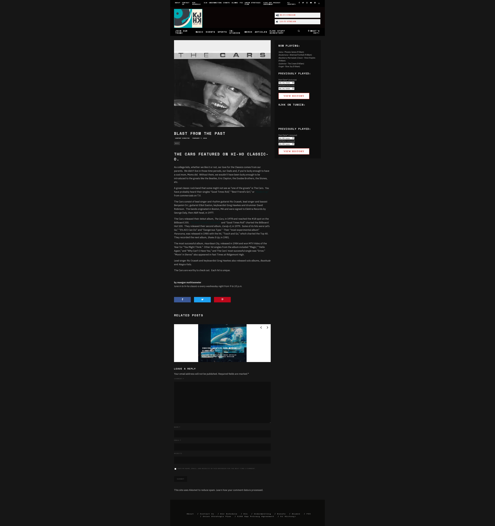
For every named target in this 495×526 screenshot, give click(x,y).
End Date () (286, 85)
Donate (226, 3)
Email (177, 440)
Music (199, 31)
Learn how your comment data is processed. (239, 490)
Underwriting (215, 3)
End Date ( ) (286, 141)
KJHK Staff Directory (277, 31)
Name (177, 427)
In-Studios (234, 31)
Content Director (182, 138)
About (177, 3)
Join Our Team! (181, 31)
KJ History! (291, 3)
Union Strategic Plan (253, 3)
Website (178, 453)
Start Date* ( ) (287, 135)
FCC (241, 3)
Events (210, 31)
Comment (179, 379)
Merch (248, 31)
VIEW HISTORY (294, 96)
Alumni (235, 3)
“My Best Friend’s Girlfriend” (205, 222)
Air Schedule (196, 3)
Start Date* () (287, 80)
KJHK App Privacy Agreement (271, 3)
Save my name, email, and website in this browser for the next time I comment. (216, 468)
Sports (222, 31)
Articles (261, 31)
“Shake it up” (262, 191)
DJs (205, 3)
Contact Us (185, 3)
